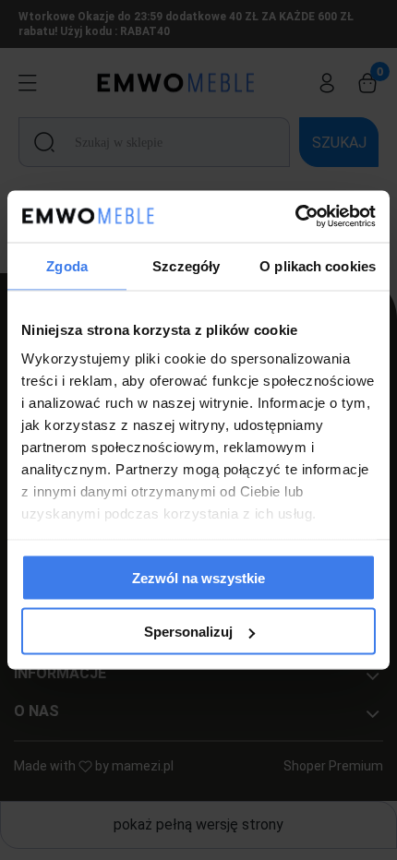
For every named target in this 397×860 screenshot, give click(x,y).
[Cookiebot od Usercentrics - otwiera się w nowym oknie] (295, 217)
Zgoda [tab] (67, 265)
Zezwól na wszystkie (198, 577)
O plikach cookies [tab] (317, 265)
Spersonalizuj (188, 631)
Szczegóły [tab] (186, 265)
